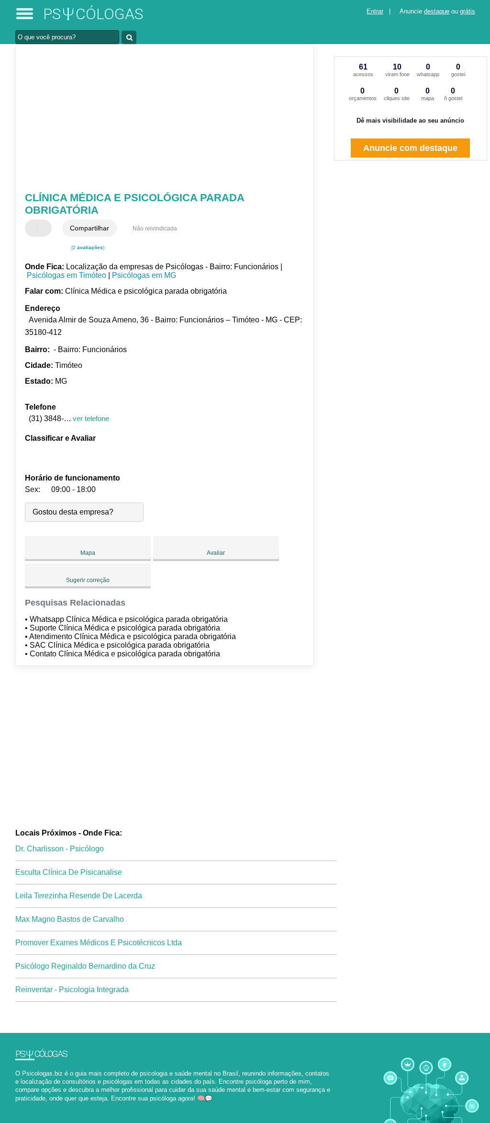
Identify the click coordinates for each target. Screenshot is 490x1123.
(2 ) (87, 247)
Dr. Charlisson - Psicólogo (59, 849)
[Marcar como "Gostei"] (33, 228)
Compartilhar (89, 228)
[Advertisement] (159, 119)
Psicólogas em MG (144, 275)
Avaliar (216, 553)
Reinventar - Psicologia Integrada (72, 989)
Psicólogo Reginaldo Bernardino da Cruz (85, 966)
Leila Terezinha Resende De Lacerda (78, 896)
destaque (436, 11)
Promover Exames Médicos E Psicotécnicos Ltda (98, 943)
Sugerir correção (88, 580)
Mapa (87, 553)
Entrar (375, 11)
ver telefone (91, 418)
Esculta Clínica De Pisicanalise (68, 872)
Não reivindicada (155, 228)
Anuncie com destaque (410, 148)
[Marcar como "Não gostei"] (45, 228)
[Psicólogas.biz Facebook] (17, 1106)
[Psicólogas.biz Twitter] (22, 1106)
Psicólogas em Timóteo (66, 275)
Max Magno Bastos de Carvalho (69, 919)
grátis (467, 11)
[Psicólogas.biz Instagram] (26, 1106)
